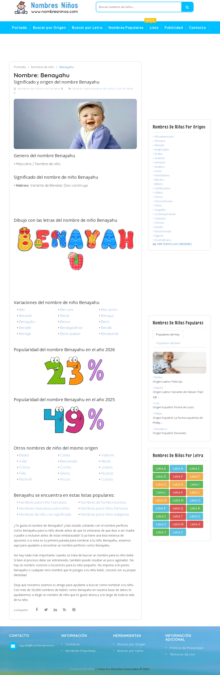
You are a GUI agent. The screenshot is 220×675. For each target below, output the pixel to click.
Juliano (107, 467)
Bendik (106, 328)
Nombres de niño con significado (45, 514)
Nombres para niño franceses (43, 502)
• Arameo (159, 158)
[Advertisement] (110, 47)
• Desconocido (162, 231)
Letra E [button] (178, 476)
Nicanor (107, 473)
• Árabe (157, 154)
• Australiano (161, 175)
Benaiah (25, 315)
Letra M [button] (161, 500)
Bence (65, 322)
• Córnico (158, 223)
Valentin (107, 455)
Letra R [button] (195, 508)
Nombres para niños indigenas (105, 514)
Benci (105, 322)
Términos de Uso (182, 654)
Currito (65, 467)
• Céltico (158, 192)
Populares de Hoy (168, 334)
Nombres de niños (82, 669)
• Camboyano (161, 188)
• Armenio (159, 162)
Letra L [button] (195, 492)
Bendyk (25, 334)
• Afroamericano (163, 136)
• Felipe (157, 413)
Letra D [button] (161, 476)
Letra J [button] (160, 492)
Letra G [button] (161, 484)
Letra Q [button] (178, 508)
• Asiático (159, 167)
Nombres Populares (126, 27)
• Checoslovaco (163, 201)
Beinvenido (68, 461)
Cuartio (107, 479)
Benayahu (27, 322)
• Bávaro (158, 180)
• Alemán (158, 145)
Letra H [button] (178, 484)
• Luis (156, 403)
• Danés (158, 227)
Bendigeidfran (71, 328)
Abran (106, 461)
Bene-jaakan (70, 334)
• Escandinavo (162, 240)
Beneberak (109, 334)
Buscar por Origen (49, 27)
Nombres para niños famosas (104, 508)
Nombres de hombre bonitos (103, 502)
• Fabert (158, 388)
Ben (22, 309)
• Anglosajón (161, 149)
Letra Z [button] (178, 532)
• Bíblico (158, 184)
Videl (23, 461)
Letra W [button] (178, 524)
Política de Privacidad (186, 648)
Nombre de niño (42, 67)
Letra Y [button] (161, 532)
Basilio (24, 455)
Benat (65, 315)
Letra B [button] (178, 468)
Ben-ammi (109, 309)
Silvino (65, 473)
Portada (19, 27)
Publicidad (174, 27)
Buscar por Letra (87, 27)
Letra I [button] (194, 484)
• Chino (157, 205)
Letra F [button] (195, 476)
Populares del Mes (168, 343)
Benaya (107, 315)
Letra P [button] (161, 508)
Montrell (25, 479)
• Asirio (157, 171)
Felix (22, 473)
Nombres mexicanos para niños (44, 508)
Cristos (24, 467)
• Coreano (159, 218)
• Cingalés (159, 210)
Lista (153, 26)
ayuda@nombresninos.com (37, 645)
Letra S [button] (161, 516)
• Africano (159, 141)
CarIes (65, 455)
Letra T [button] (178, 516)
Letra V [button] (161, 524)
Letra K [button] (178, 492)
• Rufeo (157, 377)
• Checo (158, 197)
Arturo (65, 479)
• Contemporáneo (164, 214)
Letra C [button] (195, 468)
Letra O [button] (195, 500)
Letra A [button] (161, 468)
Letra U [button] (195, 516)
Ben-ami (66, 309)
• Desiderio (160, 429)
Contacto (197, 27)
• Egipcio (158, 235)
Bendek (25, 328)
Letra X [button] (195, 524)
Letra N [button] (178, 500)
